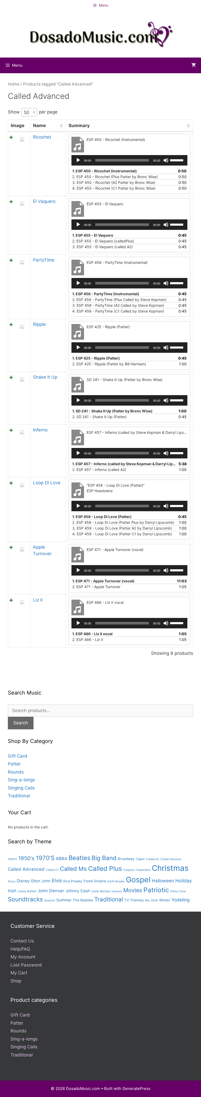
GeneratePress (136, 1088)
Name (39, 125)
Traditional (19, 795)
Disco (11, 881)
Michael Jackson (111, 891)
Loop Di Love (46, 482)
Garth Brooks (116, 881)
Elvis (57, 880)
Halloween (163, 880)
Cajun (140, 859)
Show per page (33, 112)
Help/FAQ (20, 949)
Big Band (104, 857)
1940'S (12, 859)
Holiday (183, 880)
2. (115, 176)
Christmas (170, 868)
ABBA (61, 858)
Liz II (37, 600)
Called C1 (52, 870)
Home (13, 84)
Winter (164, 900)
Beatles (79, 858)
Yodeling (180, 899)
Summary (79, 125)
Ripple (39, 324)
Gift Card (17, 756)
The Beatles (83, 900)
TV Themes (134, 900)
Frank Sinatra (94, 881)
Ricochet (42, 137)
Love (95, 891)
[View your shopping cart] (193, 65)
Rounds (16, 772)
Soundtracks (25, 899)
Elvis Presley (72, 881)
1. (104, 171)
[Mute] (166, 160)
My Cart (18, 972)
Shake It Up (45, 377)
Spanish (49, 900)
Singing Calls (21, 788)
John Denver (51, 890)
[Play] (78, 160)
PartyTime (43, 260)
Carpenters (143, 870)
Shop (15, 981)
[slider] (177, 159)
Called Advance (170, 859)
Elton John (41, 881)
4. (113, 188)
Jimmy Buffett (27, 891)
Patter (14, 763)
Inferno (40, 430)
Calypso (128, 870)
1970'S (45, 857)
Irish (12, 890)
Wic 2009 (151, 900)
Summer (63, 900)
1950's (26, 858)
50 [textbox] (26, 112)
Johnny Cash (77, 890)
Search (20, 722)
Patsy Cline (178, 891)
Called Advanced (26, 869)
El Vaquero (44, 201)
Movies (132, 890)
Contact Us (22, 940)
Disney (23, 880)
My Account (22, 956)
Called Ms (73, 868)
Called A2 (152, 859)
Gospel (138, 879)
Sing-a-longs (21, 779)
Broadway (126, 859)
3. (113, 182)
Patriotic (156, 890)
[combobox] (29, 112)
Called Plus (105, 868)
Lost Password (26, 965)
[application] (129, 160)
